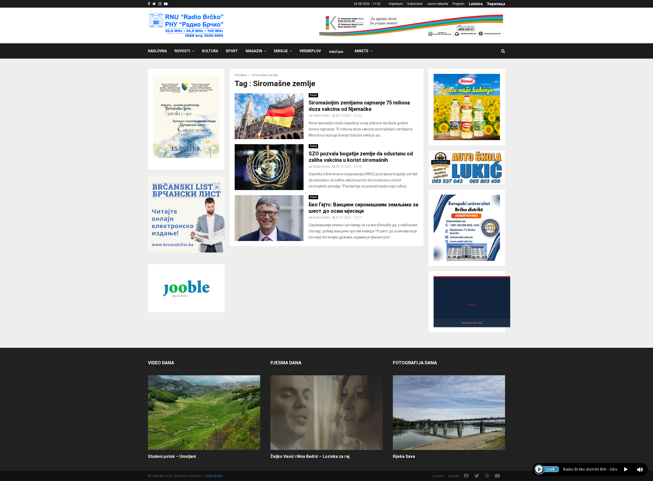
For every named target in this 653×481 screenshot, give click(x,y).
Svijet (313, 95)
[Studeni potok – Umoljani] (204, 412)
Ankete (361, 51)
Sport (232, 51)
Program (458, 4)
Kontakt (453, 476)
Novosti (182, 51)
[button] (626, 469)
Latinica (476, 4)
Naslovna (157, 51)
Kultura (210, 51)
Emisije (281, 51)
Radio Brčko (321, 115)
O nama (438, 476)
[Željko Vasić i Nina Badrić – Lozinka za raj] (326, 412)
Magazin (254, 51)
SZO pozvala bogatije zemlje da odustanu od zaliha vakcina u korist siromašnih (361, 157)
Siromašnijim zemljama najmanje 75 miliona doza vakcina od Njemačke (359, 106)
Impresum (396, 4)
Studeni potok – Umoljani (172, 456)
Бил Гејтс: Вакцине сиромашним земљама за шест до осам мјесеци (363, 208)
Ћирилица (496, 4)
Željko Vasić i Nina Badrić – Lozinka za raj (309, 456)
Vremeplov (310, 51)
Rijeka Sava (404, 456)
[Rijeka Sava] (449, 412)
